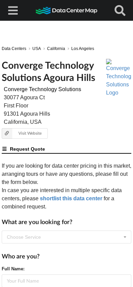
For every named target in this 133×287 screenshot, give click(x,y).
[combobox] (66, 237)
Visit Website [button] (30, 133)
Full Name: (13, 268)
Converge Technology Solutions (42, 89)
